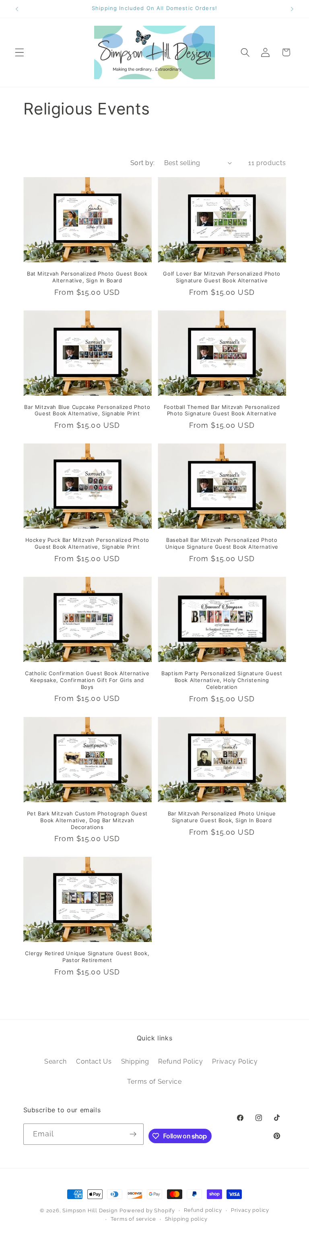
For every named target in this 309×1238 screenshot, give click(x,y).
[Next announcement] (292, 9)
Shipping (135, 1061)
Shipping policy (186, 1219)
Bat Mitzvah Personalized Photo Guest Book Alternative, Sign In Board (87, 277)
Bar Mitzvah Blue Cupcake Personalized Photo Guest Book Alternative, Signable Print (87, 410)
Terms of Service (154, 1081)
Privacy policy (250, 1210)
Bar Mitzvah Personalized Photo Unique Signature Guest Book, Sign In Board (222, 816)
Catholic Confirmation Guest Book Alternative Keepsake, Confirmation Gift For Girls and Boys (87, 680)
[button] (19, 52)
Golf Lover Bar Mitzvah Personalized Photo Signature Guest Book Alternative (221, 277)
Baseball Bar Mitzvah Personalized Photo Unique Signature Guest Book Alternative (221, 543)
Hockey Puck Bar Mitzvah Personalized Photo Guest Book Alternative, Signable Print (87, 543)
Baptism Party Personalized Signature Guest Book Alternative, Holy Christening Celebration (221, 680)
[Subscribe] (133, 1134)
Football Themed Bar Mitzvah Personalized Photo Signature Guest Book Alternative (222, 410)
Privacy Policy (235, 1061)
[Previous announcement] (17, 9)
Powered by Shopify (147, 1210)
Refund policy (203, 1210)
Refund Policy (180, 1061)
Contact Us (94, 1061)
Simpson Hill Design (89, 1210)
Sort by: (142, 163)
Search (55, 1061)
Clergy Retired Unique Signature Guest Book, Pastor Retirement (87, 956)
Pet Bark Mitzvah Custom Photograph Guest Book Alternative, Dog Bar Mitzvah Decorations (87, 820)
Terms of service (133, 1219)
